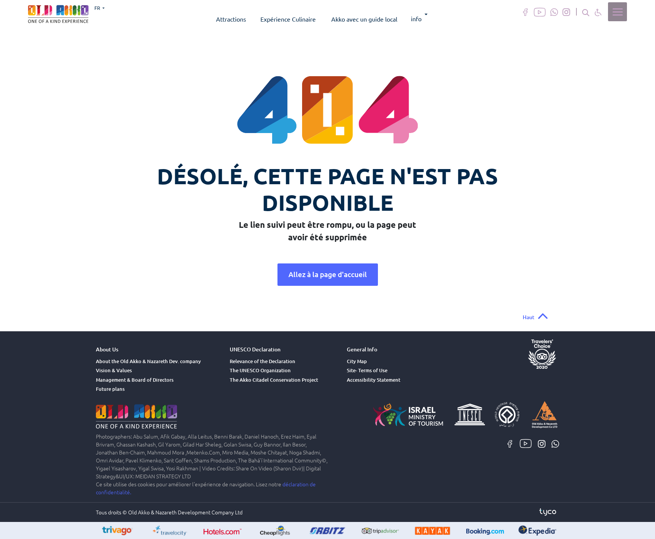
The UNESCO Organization (260, 370)
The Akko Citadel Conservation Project (274, 379)
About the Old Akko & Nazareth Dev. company (148, 361)
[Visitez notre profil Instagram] (566, 11)
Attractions (231, 19)
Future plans (110, 388)
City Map (357, 361)
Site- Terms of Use (367, 370)
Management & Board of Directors (135, 379)
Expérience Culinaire (288, 19)
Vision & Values (114, 370)
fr (97, 8)
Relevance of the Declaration (262, 361)
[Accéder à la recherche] (585, 12)
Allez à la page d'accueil (327, 274)
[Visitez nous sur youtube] (540, 11)
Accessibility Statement (373, 379)
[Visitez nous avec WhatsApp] (554, 11)
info (416, 18)
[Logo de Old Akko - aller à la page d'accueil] (58, 13)
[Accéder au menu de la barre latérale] (617, 11)
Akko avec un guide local (364, 19)
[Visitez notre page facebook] (525, 11)
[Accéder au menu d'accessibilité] (598, 12)
